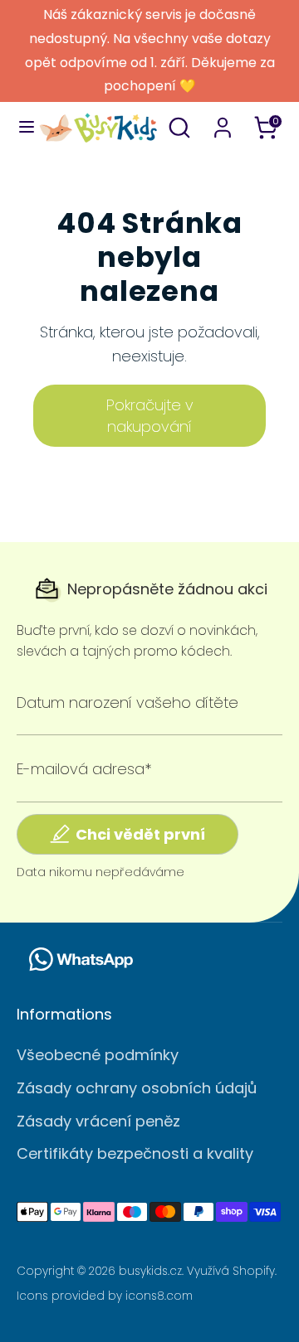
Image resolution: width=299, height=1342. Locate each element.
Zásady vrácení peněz (98, 1121)
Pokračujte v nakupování (150, 415)
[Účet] (222, 122)
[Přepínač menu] (20, 127)
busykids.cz (150, 1271)
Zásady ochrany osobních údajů (137, 1088)
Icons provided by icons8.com (105, 1296)
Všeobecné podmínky (98, 1054)
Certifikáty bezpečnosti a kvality (135, 1153)
